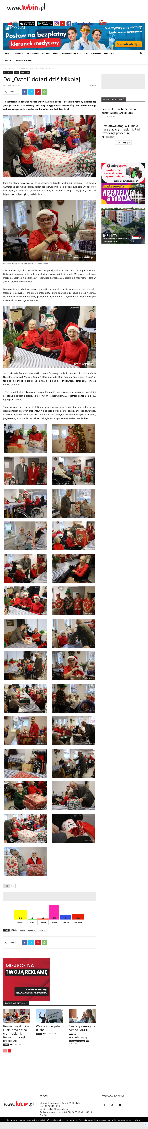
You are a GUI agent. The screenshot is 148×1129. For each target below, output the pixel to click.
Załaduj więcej (122, 142)
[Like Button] (6, 886)
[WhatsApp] (44, 92)
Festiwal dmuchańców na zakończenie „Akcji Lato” (118, 110)
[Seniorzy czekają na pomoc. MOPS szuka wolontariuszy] (82, 1016)
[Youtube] (120, 1105)
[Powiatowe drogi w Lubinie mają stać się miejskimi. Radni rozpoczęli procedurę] (16, 1016)
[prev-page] (5, 1050)
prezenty (31, 930)
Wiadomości (25, 72)
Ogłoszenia (32, 53)
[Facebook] (24, 92)
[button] (141, 53)
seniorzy (42, 930)
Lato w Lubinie (92, 53)
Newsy (8, 53)
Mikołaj (14, 930)
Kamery (19, 53)
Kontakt (109, 53)
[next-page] (9, 1050)
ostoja (22, 930)
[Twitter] (31, 92)
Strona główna (9, 68)
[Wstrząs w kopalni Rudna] (49, 1016)
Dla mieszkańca (69, 53)
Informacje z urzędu (77, 1041)
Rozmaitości (23, 68)
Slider (16, 72)
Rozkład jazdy (50, 53)
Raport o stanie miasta (18, 60)
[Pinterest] (38, 92)
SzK (102, 116)
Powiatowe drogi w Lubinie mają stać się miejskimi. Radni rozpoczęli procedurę (16, 1034)
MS (9, 85)
